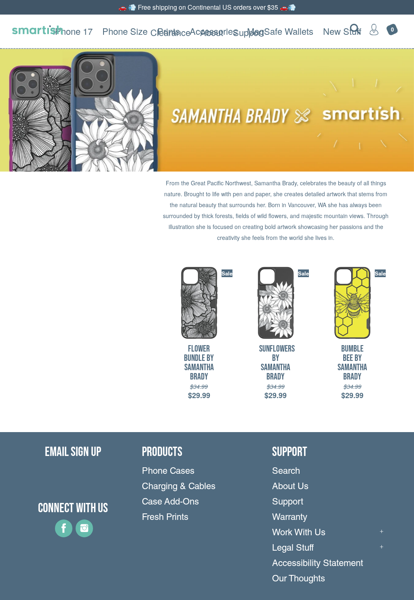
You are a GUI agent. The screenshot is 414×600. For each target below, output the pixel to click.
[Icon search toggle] (355, 29)
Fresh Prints (165, 517)
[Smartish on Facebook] (63, 534)
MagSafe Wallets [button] (280, 31)
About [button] (211, 32)
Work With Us (298, 533)
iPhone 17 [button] (73, 31)
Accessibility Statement (317, 564)
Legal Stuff (293, 548)
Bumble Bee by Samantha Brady (352, 362)
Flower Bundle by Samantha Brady (199, 362)
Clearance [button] (170, 32)
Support (287, 502)
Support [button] (248, 32)
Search (286, 471)
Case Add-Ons (170, 502)
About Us (290, 487)
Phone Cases (168, 471)
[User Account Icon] (374, 29)
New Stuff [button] (342, 31)
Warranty (289, 517)
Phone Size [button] (125, 31)
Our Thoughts (298, 579)
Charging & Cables (178, 487)
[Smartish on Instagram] (84, 534)
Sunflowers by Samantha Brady (277, 362)
